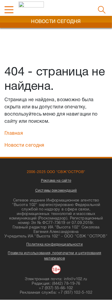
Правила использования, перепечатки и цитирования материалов (54, 255)
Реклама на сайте (56, 180)
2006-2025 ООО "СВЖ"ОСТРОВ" (56, 172)
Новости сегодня (24, 145)
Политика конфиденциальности (54, 244)
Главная (13, 133)
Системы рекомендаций (56, 190)
